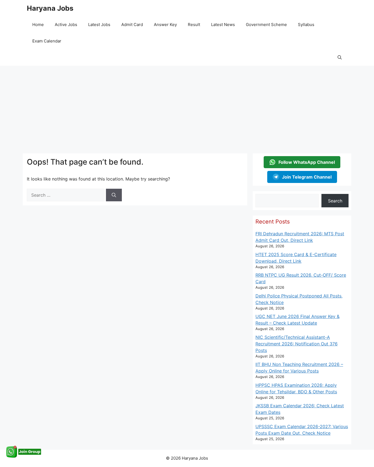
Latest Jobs (99, 24)
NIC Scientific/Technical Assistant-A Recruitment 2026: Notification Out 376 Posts (296, 343)
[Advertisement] (187, 106)
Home (38, 24)
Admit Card (132, 24)
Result (194, 24)
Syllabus (306, 24)
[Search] (114, 195)
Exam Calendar (46, 41)
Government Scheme (266, 24)
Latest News (223, 24)
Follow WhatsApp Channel (306, 162)
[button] (339, 57)
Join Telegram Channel (307, 177)
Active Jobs (66, 24)
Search (335, 201)
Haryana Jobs (50, 8)
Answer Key (165, 24)
